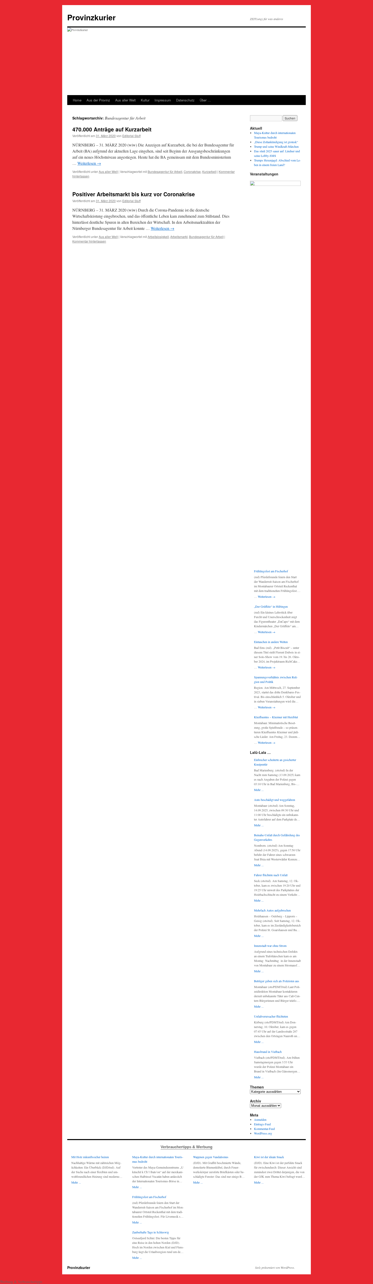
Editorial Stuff (131, 135)
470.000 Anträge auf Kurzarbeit (111, 129)
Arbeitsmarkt (179, 236)
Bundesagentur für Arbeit (165, 171)
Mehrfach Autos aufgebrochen (272, 910)
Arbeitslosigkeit (158, 236)
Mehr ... (259, 790)
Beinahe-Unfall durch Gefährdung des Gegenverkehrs (277, 837)
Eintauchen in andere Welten (271, 642)
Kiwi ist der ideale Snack (269, 1157)
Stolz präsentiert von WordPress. (275, 1267)
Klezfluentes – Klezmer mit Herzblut (276, 717)
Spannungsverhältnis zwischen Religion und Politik (276, 679)
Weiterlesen (89, 163)
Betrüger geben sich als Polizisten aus (276, 981)
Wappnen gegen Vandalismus (210, 1157)
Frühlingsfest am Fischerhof (271, 571)
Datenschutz (185, 100)
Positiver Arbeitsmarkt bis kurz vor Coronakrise (133, 194)
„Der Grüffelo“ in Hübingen (271, 606)
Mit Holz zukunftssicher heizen (90, 1157)
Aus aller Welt (125, 100)
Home (77, 100)
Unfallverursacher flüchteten (271, 1016)
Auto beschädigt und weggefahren (274, 800)
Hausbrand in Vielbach (268, 1052)
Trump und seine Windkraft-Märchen (276, 146)
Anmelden (260, 1119)
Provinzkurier (91, 17)
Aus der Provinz (98, 100)
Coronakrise (192, 171)
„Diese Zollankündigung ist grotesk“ (276, 142)
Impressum (163, 100)
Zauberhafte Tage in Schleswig (150, 1232)
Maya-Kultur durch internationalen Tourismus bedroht (157, 1159)
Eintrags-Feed (262, 1124)
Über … (205, 100)
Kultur (145, 100)
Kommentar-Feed (264, 1129)
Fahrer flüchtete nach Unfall (270, 875)
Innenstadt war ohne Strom (270, 946)
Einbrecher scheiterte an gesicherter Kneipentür (275, 762)
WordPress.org (263, 1133)
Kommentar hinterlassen (89, 241)
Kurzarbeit (209, 171)
